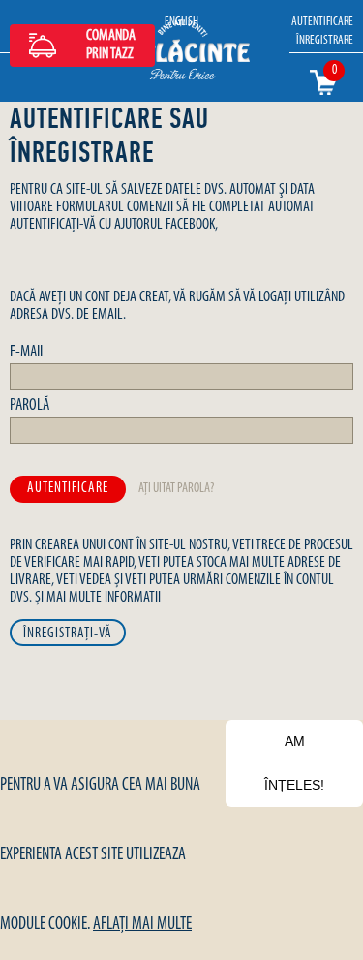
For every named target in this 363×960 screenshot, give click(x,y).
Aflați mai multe (142, 925)
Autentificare (322, 21)
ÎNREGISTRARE (324, 40)
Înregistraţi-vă (67, 634)
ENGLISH (181, 21)
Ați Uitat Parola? (176, 488)
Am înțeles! (294, 762)
